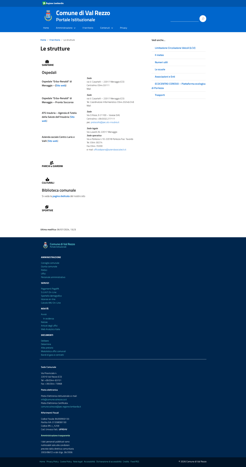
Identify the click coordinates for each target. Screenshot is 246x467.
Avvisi (44, 314)
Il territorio (88, 27)
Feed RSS (135, 461)
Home (46, 27)
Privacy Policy (53, 461)
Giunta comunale (49, 266)
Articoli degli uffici (49, 325)
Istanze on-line (48, 299)
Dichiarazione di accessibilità (108, 461)
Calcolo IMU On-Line (51, 302)
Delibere (45, 340)
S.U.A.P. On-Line (48, 292)
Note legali (78, 461)
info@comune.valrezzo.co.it (54, 399)
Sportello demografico (51, 295)
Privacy (123, 27)
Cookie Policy (66, 461)
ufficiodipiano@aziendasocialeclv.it (110, 149)
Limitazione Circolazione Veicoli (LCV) (175, 48)
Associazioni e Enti (165, 77)
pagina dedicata (61, 196)
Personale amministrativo (53, 277)
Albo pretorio (47, 347)
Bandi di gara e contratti (52, 354)
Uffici (43, 273)
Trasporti (160, 95)
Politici (44, 270)
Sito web (60, 85)
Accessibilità (89, 461)
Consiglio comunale (50, 263)
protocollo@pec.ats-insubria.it (105, 122)
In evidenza (48, 318)
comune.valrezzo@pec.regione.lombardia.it (61, 406)
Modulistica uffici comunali (53, 351)
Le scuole (160, 69)
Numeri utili (161, 62)
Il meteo (159, 55)
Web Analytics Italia (50, 329)
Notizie (44, 322)
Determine (46, 344)
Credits (126, 461)
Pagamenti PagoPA (50, 288)
